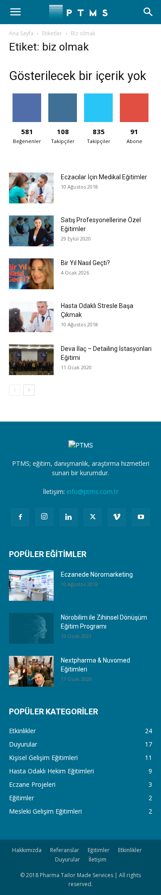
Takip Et (62, 96)
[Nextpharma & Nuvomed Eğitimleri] (31, 671)
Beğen (27, 96)
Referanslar (64, 850)
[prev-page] (14, 390)
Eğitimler (99, 850)
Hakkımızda (27, 850)
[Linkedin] (68, 517)
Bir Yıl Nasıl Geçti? (85, 262)
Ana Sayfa (21, 33)
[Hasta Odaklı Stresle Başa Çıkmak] (31, 316)
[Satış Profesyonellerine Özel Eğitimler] (31, 230)
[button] (15, 12)
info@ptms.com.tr (93, 491)
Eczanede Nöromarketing (97, 574)
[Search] (148, 12)
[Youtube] (141, 517)
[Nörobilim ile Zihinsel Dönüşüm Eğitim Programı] (31, 628)
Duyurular (67, 859)
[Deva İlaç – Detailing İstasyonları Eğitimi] (31, 359)
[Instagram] (44, 517)
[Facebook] (20, 517)
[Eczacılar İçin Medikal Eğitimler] (31, 188)
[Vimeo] (117, 517)
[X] (93, 517)
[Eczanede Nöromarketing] (31, 585)
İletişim (97, 859)
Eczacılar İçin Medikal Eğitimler (104, 177)
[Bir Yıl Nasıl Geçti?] (31, 273)
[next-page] (28, 390)
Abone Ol (134, 96)
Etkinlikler (130, 850)
